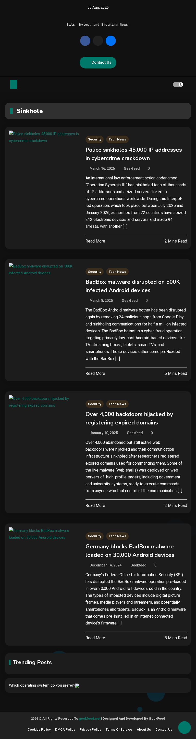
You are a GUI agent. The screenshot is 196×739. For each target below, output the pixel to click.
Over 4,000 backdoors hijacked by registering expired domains (129, 418)
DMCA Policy (65, 729)
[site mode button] (178, 84)
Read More (95, 241)
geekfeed (132, 168)
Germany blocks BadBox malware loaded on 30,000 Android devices (129, 551)
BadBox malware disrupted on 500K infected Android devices (132, 286)
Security (94, 139)
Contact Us (101, 62)
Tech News (117, 139)
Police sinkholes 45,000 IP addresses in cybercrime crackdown (133, 154)
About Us (144, 729)
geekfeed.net (89, 718)
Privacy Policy (90, 729)
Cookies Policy (39, 729)
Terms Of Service (119, 729)
